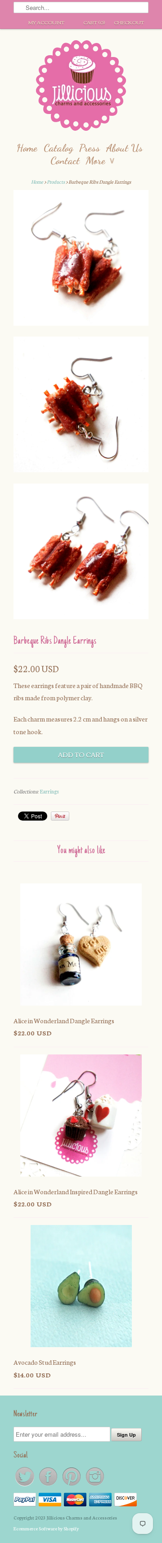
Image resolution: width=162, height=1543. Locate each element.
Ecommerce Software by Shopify (46, 1528)
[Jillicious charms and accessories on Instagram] (95, 1485)
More (100, 160)
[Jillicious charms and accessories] (81, 87)
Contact (65, 160)
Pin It (60, 816)
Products (56, 181)
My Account (46, 22)
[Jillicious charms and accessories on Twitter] (25, 1485)
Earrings (49, 791)
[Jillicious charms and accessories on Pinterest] (72, 1485)
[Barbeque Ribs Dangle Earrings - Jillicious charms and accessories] (81, 259)
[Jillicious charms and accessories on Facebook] (48, 1485)
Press (89, 148)
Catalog (58, 148)
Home (27, 148)
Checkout (129, 22)
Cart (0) (94, 22)
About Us (124, 148)
